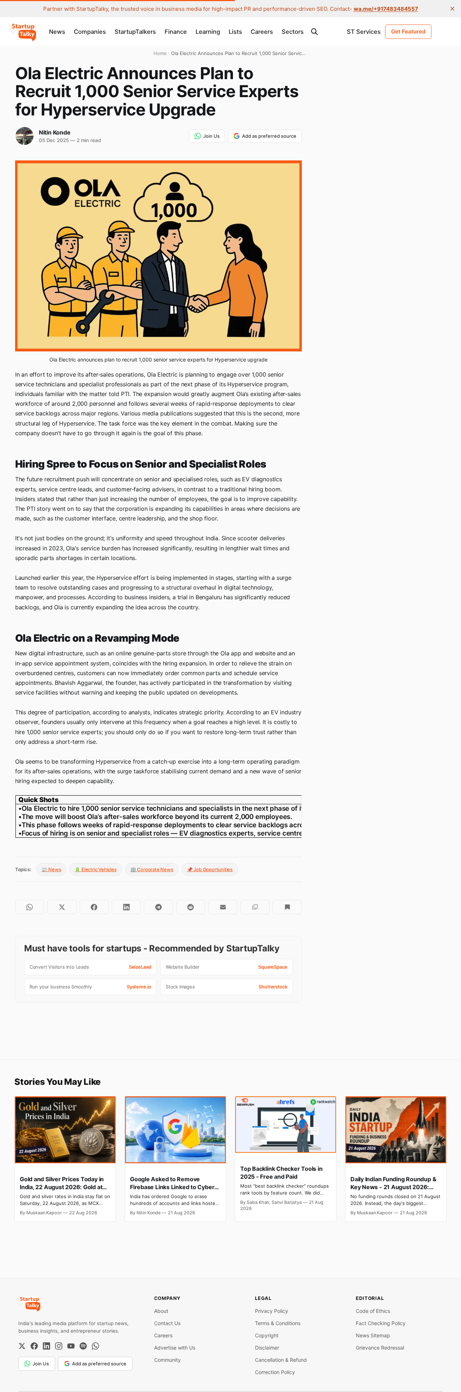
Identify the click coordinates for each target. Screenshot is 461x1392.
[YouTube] (71, 1346)
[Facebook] (34, 1346)
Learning (208, 31)
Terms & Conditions (277, 1323)
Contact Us (167, 1323)
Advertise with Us (174, 1348)
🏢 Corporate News (151, 869)
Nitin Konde (55, 132)
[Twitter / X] (22, 1346)
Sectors (293, 31)
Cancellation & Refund (281, 1360)
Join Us (211, 136)
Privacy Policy (271, 1311)
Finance (176, 31)
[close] (452, 8)
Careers (262, 31)
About (161, 1311)
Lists (235, 31)
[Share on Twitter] (61, 907)
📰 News (51, 869)
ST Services (364, 31)
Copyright (266, 1335)
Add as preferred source (269, 136)
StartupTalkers (135, 31)
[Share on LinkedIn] (126, 907)
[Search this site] (314, 31)
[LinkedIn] (46, 1346)
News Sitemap (373, 1335)
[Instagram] (58, 1346)
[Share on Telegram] (158, 907)
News (57, 31)
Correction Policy (275, 1372)
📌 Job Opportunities (210, 869)
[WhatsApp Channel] (95, 1346)
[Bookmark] (287, 907)
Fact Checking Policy (381, 1323)
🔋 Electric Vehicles (95, 869)
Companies (90, 31)
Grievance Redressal (380, 1348)
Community (167, 1360)
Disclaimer (267, 1348)
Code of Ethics (373, 1311)
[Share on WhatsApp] (29, 907)
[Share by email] (222, 907)
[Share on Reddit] (190, 907)
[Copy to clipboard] (254, 907)
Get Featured (408, 31)
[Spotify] (83, 1346)
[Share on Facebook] (94, 907)
